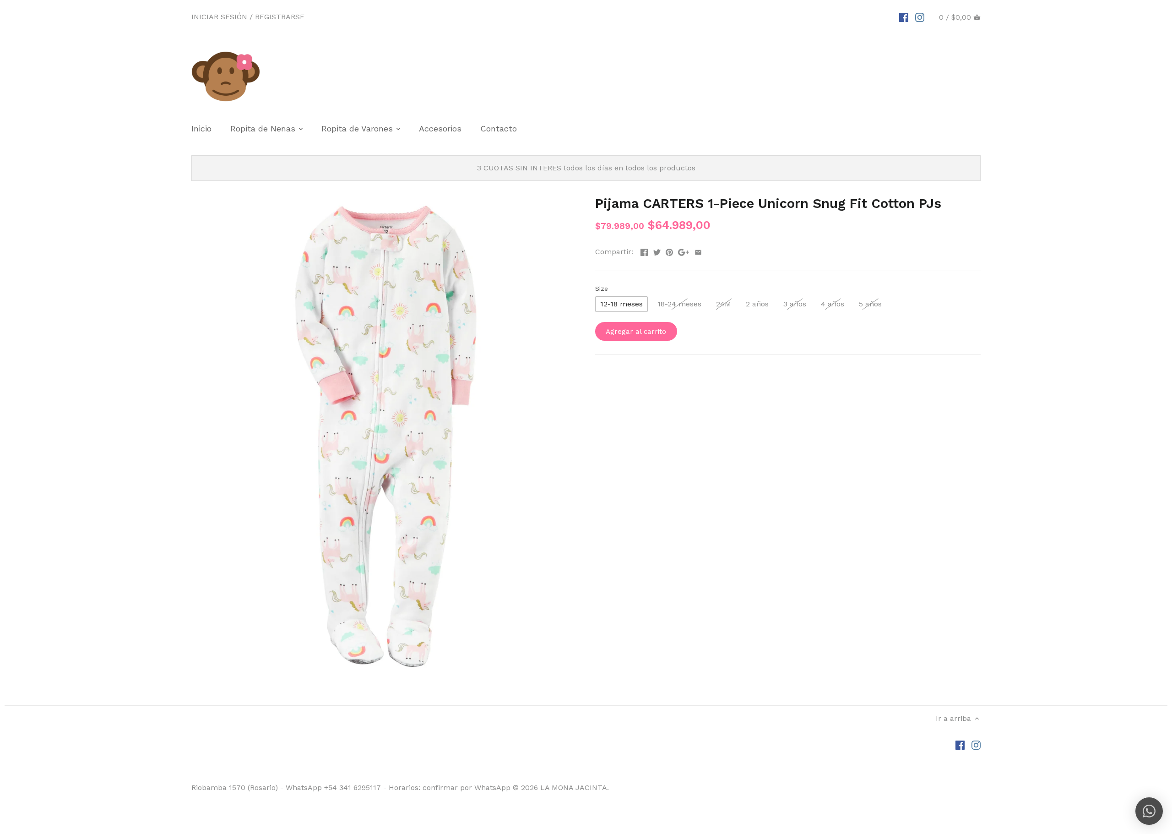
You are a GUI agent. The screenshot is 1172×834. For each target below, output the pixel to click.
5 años (870, 304)
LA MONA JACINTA (573, 787)
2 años (757, 304)
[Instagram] (919, 17)
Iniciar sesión (219, 16)
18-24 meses (679, 304)
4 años (832, 304)
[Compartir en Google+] (683, 250)
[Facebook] (903, 17)
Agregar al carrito (636, 331)
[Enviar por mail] (698, 250)
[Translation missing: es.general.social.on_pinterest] (669, 250)
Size (601, 288)
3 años (794, 304)
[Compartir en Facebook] (644, 250)
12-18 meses (621, 304)
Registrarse (279, 16)
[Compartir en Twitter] (657, 250)
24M (723, 304)
